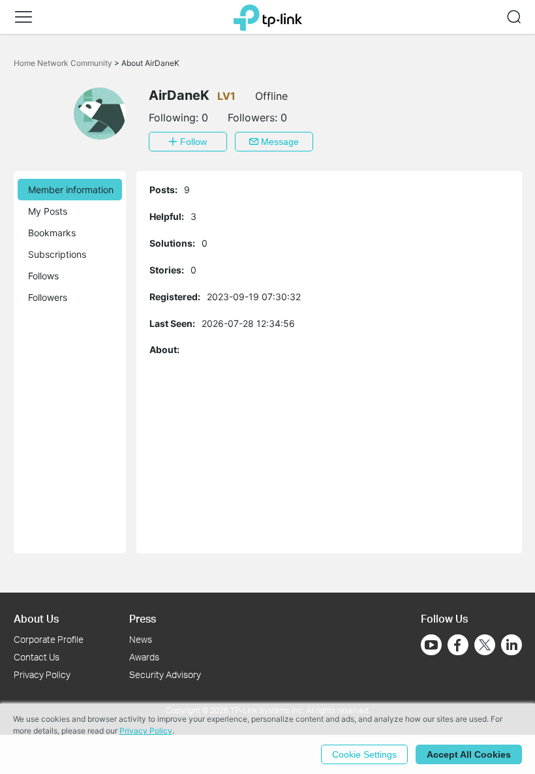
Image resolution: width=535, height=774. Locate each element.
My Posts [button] (47, 211)
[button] (23, 17)
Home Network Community (64, 63)
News (140, 639)
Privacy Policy (42, 674)
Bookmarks (52, 232)
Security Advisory (165, 674)
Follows (43, 275)
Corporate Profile (49, 639)
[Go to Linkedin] (511, 644)
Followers (47, 297)
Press (142, 618)
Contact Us (36, 656)
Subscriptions (57, 254)
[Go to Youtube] (431, 644)
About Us (36, 618)
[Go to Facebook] (458, 644)
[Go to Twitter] (484, 646)
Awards (144, 656)
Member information (71, 189)
